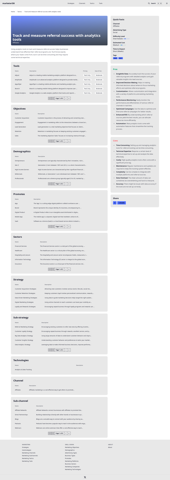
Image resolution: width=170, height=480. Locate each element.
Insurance (18, 264)
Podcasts (18, 423)
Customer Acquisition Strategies (25, 289)
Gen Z (17, 165)
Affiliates (18, 390)
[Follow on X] (85, 477)
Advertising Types (71, 453)
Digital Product (20, 212)
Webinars (18, 428)
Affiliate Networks (21, 410)
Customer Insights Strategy (24, 340)
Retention (18, 131)
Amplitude (18, 80)
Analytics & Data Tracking (23, 369)
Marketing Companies (72, 467)
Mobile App (19, 217)
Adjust (17, 75)
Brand (17, 208)
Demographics (70, 450)
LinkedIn (122, 203)
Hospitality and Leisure (22, 255)
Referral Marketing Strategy (24, 327)
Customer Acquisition (22, 118)
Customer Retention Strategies (25, 293)
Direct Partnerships (21, 415)
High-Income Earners (22, 169)
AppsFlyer (18, 84)
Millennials (18, 174)
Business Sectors (70, 464)
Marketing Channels (28, 453)
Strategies (71, 3)
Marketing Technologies (73, 469)
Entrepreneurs (20, 161)
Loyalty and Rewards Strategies (25, 307)
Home (13, 12)
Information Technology (23, 259)
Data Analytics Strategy (22, 345)
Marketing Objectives (72, 447)
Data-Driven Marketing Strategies (26, 298)
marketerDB (8, 3)
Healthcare (18, 250)
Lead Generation (20, 127)
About (110, 447)
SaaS (16, 221)
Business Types (70, 456)
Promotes (68, 458)
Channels (82, 3)
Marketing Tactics (28, 458)
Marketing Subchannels (30, 456)
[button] (166, 3)
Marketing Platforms (72, 461)
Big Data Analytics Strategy (24, 336)
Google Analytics (20, 93)
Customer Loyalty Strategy (23, 331)
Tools (100, 3)
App (16, 203)
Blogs (17, 419)
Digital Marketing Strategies (24, 302)
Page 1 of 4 (59, 98)
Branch (17, 88)
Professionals (19, 178)
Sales (16, 136)
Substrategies (26, 450)
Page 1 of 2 (59, 141)
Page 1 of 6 (59, 433)
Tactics (92, 3)
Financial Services (21, 246)
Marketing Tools (27, 461)
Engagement (19, 122)
